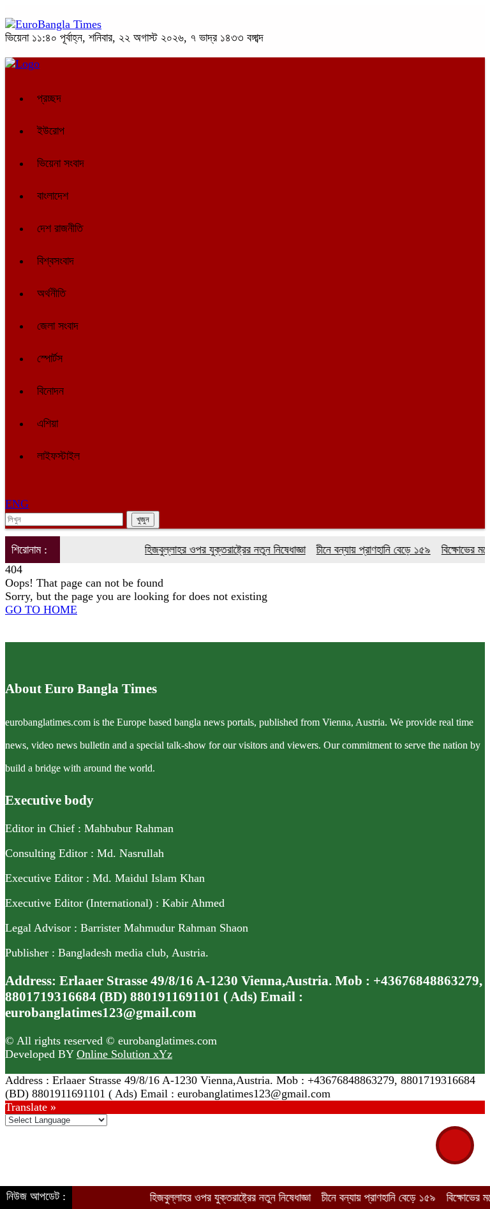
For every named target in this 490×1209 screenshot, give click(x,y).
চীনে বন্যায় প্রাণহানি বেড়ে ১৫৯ (362, 549)
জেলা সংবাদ (57, 325)
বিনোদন (50, 391)
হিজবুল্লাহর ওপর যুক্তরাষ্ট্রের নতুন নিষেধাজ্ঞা (213, 549)
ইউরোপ (50, 130)
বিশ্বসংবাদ (55, 260)
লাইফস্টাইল (58, 456)
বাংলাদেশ (52, 195)
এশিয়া (47, 423)
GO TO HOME (41, 609)
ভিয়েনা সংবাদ (60, 163)
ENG (17, 503)
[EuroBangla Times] (53, 24)
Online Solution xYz (124, 1054)
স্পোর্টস (50, 358)
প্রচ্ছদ (49, 98)
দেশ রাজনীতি (60, 228)
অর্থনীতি (51, 293)
